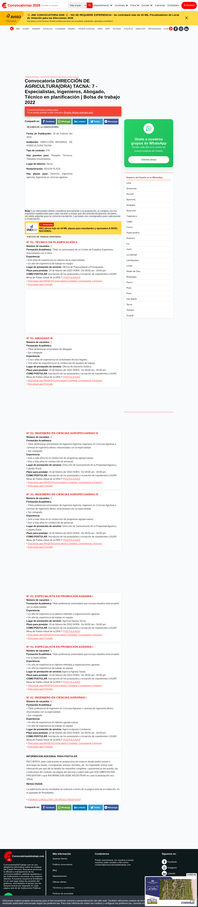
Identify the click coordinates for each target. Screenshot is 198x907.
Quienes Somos (60, 858)
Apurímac (131, 199)
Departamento (101, 5)
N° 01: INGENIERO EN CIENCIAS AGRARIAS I (56, 697)
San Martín (131, 299)
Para (133, 5)
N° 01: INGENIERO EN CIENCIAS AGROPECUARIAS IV (62, 433)
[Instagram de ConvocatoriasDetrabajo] (181, 28)
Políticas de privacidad (63, 893)
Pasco (129, 282)
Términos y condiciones (63, 888)
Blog (55, 870)
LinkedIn (171, 873)
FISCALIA (128, 29)
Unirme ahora (148, 159)
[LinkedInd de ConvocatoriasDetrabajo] (186, 28)
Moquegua (131, 277)
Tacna (129, 304)
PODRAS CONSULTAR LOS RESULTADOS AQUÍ (54, 799)
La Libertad (131, 254)
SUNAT (26, 29)
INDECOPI (140, 29)
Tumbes (130, 310)
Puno (128, 293)
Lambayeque (132, 260)
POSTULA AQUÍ (71, 277)
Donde (146, 5)
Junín (129, 249)
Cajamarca (131, 216)
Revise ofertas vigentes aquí (78, 112)
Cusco (129, 227)
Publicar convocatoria (62, 864)
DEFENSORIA (154, 29)
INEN (100, 29)
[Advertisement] (99, 52)
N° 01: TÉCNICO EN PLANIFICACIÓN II (51, 242)
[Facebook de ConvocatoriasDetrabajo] (175, 28)
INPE (107, 29)
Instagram (172, 867)
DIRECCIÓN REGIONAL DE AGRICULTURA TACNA (59, 77)
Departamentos (60, 876)
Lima (128, 183)
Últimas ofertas (59, 882)
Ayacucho (131, 210)
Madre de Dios (133, 271)
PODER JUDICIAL (86, 29)
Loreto (129, 265)
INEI (18, 29)
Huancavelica (132, 232)
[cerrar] (186, 18)
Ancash (130, 194)
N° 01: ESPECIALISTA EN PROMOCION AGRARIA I (59, 596)
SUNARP (36, 29)
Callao (129, 221)
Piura (128, 288)
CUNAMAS (60, 29)
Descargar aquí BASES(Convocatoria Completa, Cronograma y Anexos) (65, 281)
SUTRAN (117, 29)
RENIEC (72, 29)
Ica (127, 243)
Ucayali (129, 315)
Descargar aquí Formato (40, 284)
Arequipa (130, 205)
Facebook (172, 862)
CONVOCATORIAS (32, 77)
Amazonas (131, 188)
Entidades (173, 5)
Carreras (160, 5)
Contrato (120, 5)
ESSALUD (47, 29)
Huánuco (130, 238)
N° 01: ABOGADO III (39, 338)
